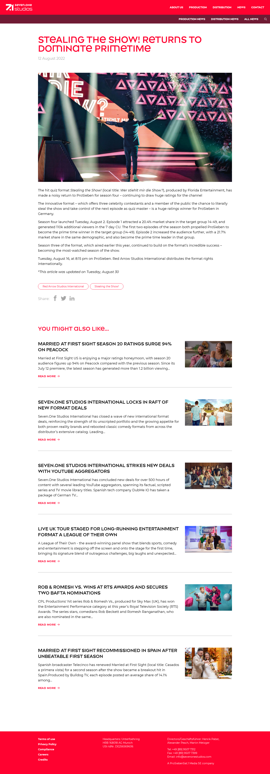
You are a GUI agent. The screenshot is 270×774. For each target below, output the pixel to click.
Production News (192, 19)
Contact (257, 7)
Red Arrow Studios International (139, 259)
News (241, 7)
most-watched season (80, 251)
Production (198, 7)
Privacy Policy (47, 744)
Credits (43, 759)
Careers (43, 754)
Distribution (222, 7)
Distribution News (224, 19)
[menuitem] (176, 7)
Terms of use (46, 739)
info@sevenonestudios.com (193, 756)
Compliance (46, 749)
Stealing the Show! (107, 286)
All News (251, 19)
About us (176, 7)
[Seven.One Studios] (19, 7)
